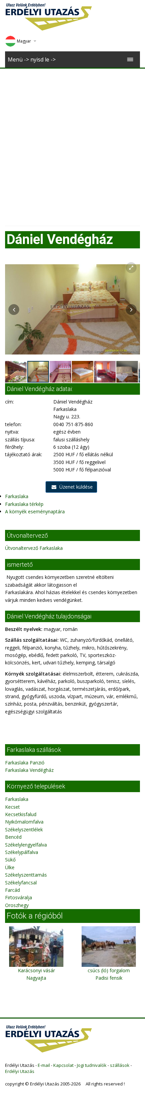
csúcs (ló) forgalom (109, 970)
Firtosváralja (18, 897)
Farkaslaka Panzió (25, 762)
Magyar (24, 41)
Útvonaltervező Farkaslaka (34, 548)
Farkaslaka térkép (24, 504)
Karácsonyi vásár (36, 970)
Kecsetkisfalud (20, 814)
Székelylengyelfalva (26, 844)
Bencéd (13, 837)
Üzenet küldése (75, 487)
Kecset (12, 807)
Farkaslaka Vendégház (29, 770)
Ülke (9, 867)
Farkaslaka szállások (34, 749)
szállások (119, 1065)
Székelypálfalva (21, 852)
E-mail (44, 1065)
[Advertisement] (72, 144)
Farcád (12, 890)
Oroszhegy (17, 905)
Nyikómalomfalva (24, 821)
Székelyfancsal (21, 882)
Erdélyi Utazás (19, 1071)
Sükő (10, 859)
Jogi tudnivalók (92, 1065)
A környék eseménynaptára (35, 511)
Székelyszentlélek (24, 829)
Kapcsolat (63, 1065)
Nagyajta (36, 978)
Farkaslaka (16, 496)
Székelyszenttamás (26, 875)
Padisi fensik (108, 978)
